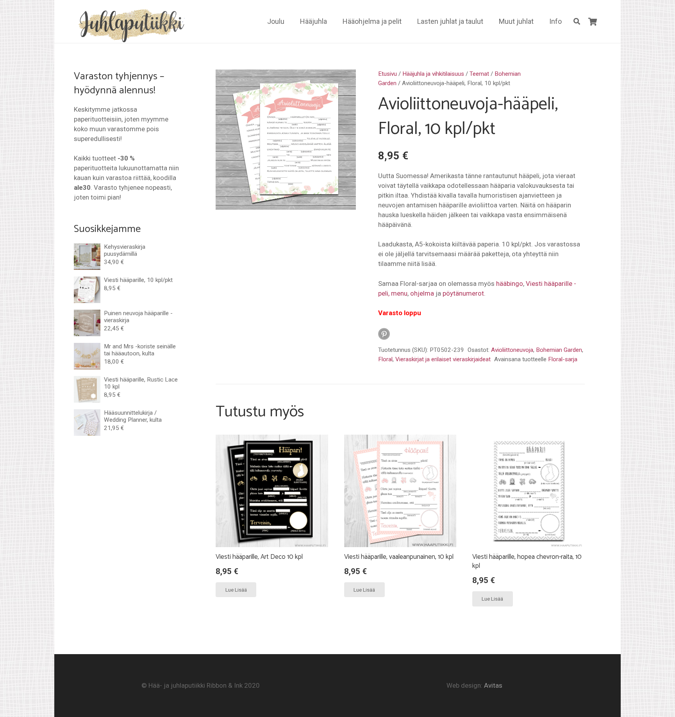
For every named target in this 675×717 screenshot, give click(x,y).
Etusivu (387, 73)
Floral (385, 359)
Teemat (479, 73)
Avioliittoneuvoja (512, 349)
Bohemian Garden (559, 349)
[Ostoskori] (592, 21)
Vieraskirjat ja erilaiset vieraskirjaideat (443, 359)
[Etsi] (577, 21)
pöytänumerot (463, 293)
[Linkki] (130, 24)
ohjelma (422, 293)
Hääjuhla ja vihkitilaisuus (433, 73)
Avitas (493, 685)
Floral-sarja (562, 359)
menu (399, 293)
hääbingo (509, 283)
